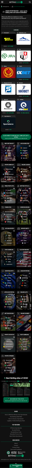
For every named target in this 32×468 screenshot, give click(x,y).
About (16, 443)
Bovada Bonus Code (16, 432)
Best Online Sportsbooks (16, 436)
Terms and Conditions (16, 449)
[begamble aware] (21, 452)
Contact (16, 445)
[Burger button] (2, 2)
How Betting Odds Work (16, 416)
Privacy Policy (16, 447)
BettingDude (6, 6)
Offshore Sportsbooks (16, 428)
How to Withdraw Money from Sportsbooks (16, 414)
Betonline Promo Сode (16, 434)
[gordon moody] (14, 452)
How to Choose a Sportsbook (16, 418)
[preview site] (16, 388)
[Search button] (30, 2)
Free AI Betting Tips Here (17, 466)
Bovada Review (16, 430)
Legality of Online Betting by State (16, 420)
